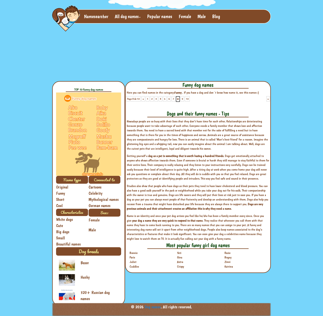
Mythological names (104, 199)
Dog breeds (89, 251)
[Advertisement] (142, 53)
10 (187, 98)
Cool (59, 205)
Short (60, 199)
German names (99, 205)
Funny (60, 193)
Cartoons (95, 187)
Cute (59, 225)
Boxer (85, 262)
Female (185, 16)
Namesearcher (96, 16)
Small (60, 238)
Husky (85, 277)
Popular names (159, 16)
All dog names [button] (127, 16)
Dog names (153, 306)
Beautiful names (68, 244)
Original (62, 187)
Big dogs (62, 231)
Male (202, 16)
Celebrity (95, 193)
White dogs (64, 219)
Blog (216, 16)
